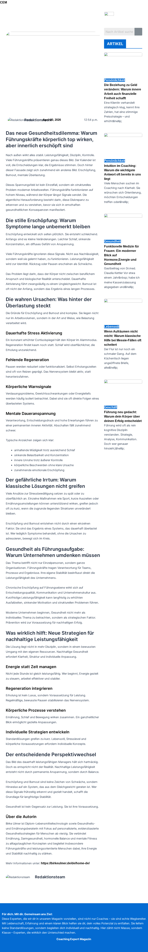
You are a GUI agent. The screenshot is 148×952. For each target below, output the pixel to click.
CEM (3, 2)
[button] (51, 18)
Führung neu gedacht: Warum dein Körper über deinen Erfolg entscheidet (123, 416)
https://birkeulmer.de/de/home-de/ (65, 863)
